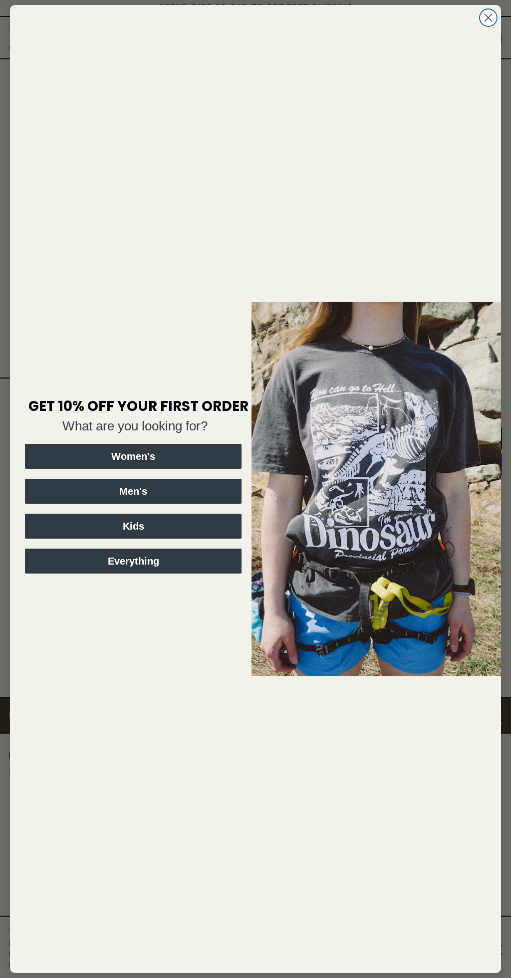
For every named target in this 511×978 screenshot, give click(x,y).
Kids (133, 526)
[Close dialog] (488, 17)
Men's (133, 491)
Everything (133, 561)
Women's (133, 456)
